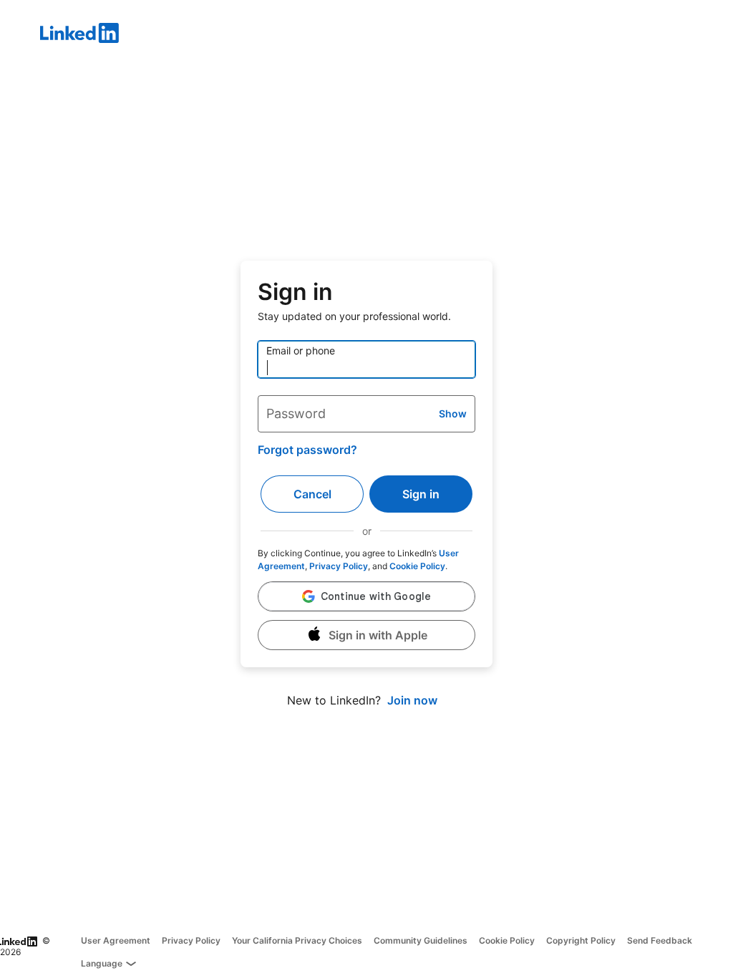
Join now (412, 700)
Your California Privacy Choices (297, 940)
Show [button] (453, 413)
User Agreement (115, 940)
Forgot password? (307, 449)
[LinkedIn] (386, 35)
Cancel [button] (312, 494)
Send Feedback (659, 940)
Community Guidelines (420, 940)
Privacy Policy (338, 566)
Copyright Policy (581, 940)
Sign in (421, 494)
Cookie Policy (417, 566)
